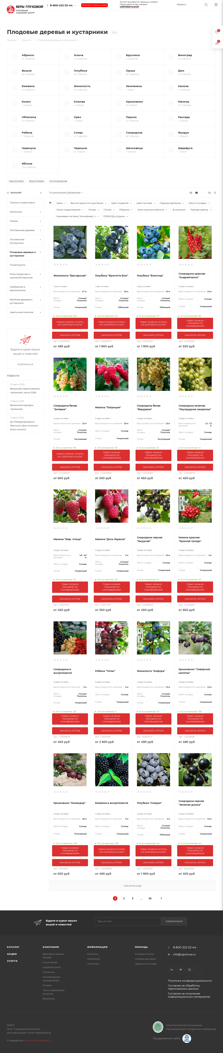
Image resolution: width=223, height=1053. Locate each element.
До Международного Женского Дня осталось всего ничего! (24, 425)
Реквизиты (93, 958)
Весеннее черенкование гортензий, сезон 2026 (25, 390)
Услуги (12, 961)
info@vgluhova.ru (184, 954)
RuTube (198, 969)
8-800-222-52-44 (61, 5)
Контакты (92, 954)
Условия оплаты (144, 954)
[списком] (215, 193)
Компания (51, 947)
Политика (93, 963)
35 (150, 898)
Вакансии (49, 998)
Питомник (49, 972)
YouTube (189, 969)
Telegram (180, 969)
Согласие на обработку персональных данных (184, 987)
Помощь (141, 947)
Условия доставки (145, 958)
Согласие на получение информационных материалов (189, 995)
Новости (13, 375)
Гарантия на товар (146, 963)
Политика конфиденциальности (190, 980)
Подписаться (174, 921)
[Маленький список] (191, 193)
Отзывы (47, 985)
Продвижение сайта (167, 1038)
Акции (12, 954)
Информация (97, 947)
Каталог (13, 947)
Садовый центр (52, 967)
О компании (50, 962)
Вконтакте (171, 969)
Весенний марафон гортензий (21, 407)
